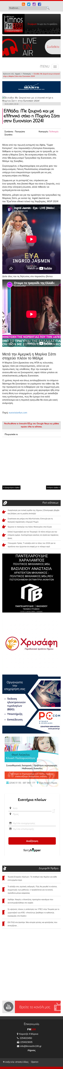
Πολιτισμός (27, 74)
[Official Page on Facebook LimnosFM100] (39, 4)
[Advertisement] (31, 461)
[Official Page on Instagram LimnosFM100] (34, 4)
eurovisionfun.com (18, 412)
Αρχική (17, 74)
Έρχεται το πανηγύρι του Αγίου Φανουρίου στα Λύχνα (30, 527)
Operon (34, 1061)
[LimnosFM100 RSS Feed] (23, 4)
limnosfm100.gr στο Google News (34, 424)
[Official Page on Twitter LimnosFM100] (28, 4)
